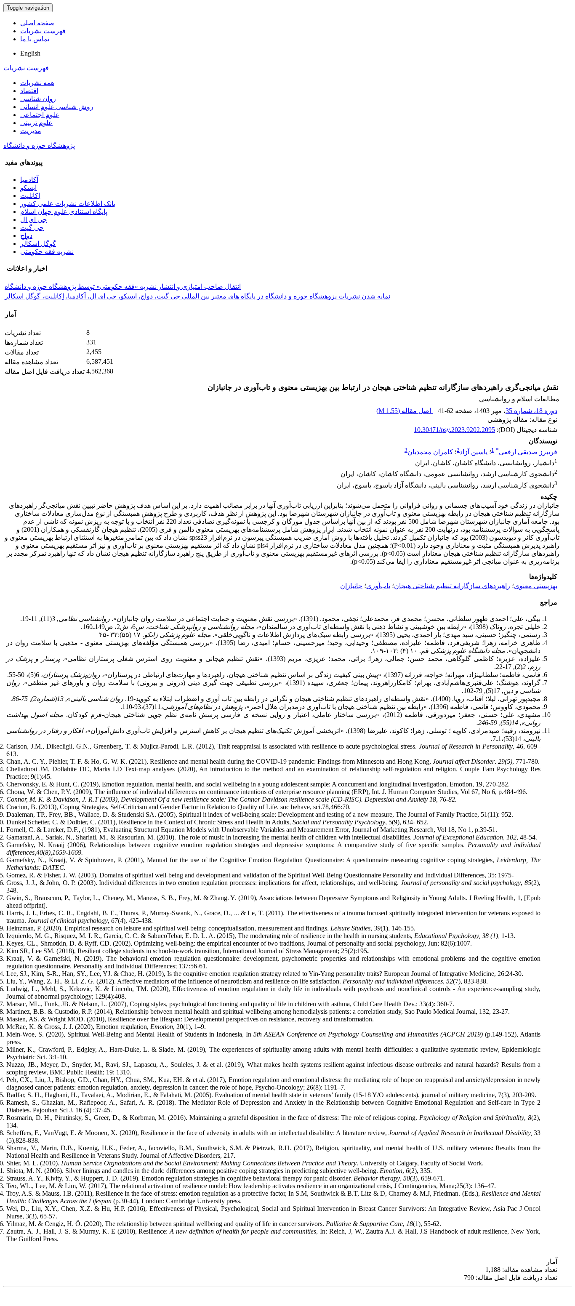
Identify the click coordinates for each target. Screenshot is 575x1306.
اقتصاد (29, 90)
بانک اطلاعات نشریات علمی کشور (67, 203)
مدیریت (30, 130)
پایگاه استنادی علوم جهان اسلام (63, 211)
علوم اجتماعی (39, 114)
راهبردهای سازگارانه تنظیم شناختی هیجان (452, 585)
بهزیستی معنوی (535, 585)
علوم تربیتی (36, 122)
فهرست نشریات (43, 31)
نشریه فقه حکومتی (47, 251)
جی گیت (32, 227)
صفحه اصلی (37, 23)
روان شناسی (38, 98)
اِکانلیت (30, 195)
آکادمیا (29, 179)
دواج (26, 235)
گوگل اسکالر (38, 243)
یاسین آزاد (473, 452)
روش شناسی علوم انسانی (56, 106)
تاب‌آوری (378, 585)
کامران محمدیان (430, 452)
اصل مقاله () (404, 410)
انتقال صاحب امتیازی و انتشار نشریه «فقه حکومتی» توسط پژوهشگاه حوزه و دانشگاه (123, 286)
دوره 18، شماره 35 (531, 410)
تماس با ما (34, 39)
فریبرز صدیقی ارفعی (526, 452)
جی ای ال (33, 219)
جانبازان (351, 585)
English (30, 53)
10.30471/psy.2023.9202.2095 (454, 429)
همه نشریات (37, 82)
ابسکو (28, 187)
